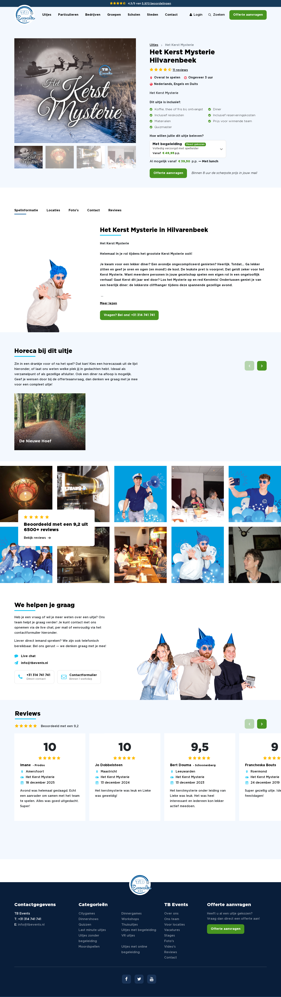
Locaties (53, 210)
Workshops (130, 919)
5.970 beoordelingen (156, 3)
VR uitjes (128, 935)
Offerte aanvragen (248, 14)
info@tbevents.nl (34, 663)
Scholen (134, 14)
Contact (171, 14)
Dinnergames (131, 913)
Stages (169, 935)
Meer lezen (108, 303)
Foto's (74, 210)
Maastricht (109, 771)
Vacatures (172, 930)
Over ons (171, 913)
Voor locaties (174, 924)
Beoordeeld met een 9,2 (60, 726)
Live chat (28, 656)
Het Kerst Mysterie (40, 777)
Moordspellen (89, 946)
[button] (262, 366)
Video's (170, 946)
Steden (152, 14)
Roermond (259, 771)
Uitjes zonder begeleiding (89, 938)
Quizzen (85, 924)
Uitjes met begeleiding (138, 930)
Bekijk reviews (35, 537)
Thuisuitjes (129, 924)
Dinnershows (88, 919)
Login (198, 14)
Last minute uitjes (92, 930)
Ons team (171, 919)
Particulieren (68, 14)
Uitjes (46, 14)
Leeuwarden (185, 771)
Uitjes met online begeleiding (134, 949)
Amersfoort (35, 771)
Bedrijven (92, 14)
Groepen (114, 14)
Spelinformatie (26, 210)
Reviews (114, 210)
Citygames (87, 913)
